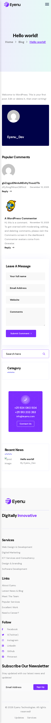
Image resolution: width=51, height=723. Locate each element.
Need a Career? (10, 612)
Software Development (14, 569)
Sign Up (40, 687)
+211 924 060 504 (25, 408)
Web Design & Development (17, 547)
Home (9, 42)
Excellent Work (10, 607)
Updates (19, 717)
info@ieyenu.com (25, 416)
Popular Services (11, 601)
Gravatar (9, 243)
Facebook (12, 629)
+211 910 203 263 (25, 412)
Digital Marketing (11, 552)
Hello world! (27, 459)
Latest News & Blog (12, 590)
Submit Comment (19, 333)
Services (31, 717)
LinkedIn (11, 645)
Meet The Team (10, 596)
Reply (5, 191)
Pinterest (12, 656)
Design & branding (12, 563)
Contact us (26, 423)
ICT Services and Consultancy (18, 558)
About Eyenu (9, 585)
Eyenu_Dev (30, 463)
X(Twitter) (12, 634)
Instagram (12, 640)
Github (11, 651)
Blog (21, 42)
